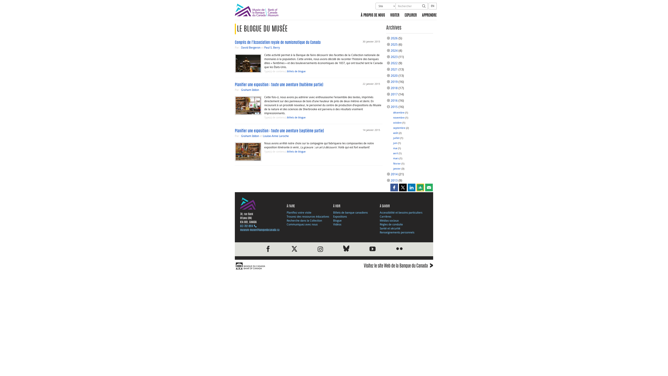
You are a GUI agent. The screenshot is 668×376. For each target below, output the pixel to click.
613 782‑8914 (246, 226)
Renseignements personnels (397, 232)
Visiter (394, 15)
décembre (398, 112)
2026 (394, 38)
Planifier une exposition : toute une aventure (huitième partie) (279, 85)
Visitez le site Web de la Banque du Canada (398, 266)
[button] (394, 187)
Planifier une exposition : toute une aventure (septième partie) (279, 131)
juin (395, 143)
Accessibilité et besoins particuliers (401, 212)
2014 (394, 174)
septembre (399, 128)
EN (432, 6)
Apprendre (429, 15)
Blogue (337, 220)
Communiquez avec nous (302, 224)
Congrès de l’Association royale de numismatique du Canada (278, 43)
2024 (394, 51)
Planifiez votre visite (299, 212)
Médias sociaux (389, 220)
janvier (397, 168)
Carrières (385, 216)
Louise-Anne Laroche (276, 136)
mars (396, 158)
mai (395, 148)
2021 (394, 69)
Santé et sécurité (390, 228)
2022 (394, 63)
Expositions (340, 216)
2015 (394, 107)
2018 (394, 88)
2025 (394, 44)
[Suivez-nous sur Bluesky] (346, 249)
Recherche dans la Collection (304, 220)
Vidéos (337, 224)
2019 (394, 82)
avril (395, 153)
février (397, 163)
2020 (394, 76)
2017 (394, 94)
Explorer (411, 15)
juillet (396, 138)
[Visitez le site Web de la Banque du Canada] (283, 266)
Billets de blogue (296, 71)
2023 (394, 57)
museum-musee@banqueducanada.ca (259, 230)
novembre (399, 117)
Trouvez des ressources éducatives (308, 216)
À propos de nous (373, 15)
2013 (394, 180)
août (395, 133)
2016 (394, 101)
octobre (397, 122)
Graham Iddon (250, 90)
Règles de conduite (391, 224)
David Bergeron (250, 47)
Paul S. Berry (272, 47)
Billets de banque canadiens (350, 212)
